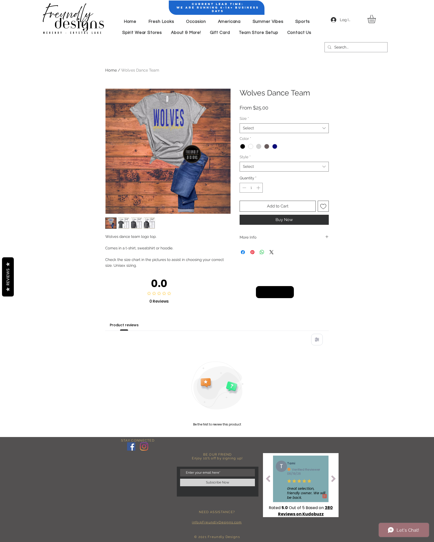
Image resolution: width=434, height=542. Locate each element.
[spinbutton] (251, 187)
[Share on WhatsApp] (262, 252)
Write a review (275, 291)
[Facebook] (131, 446)
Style (245, 157)
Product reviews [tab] (124, 325)
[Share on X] (271, 252)
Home (111, 70)
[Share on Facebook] (243, 252)
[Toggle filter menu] (317, 339)
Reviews (8, 277)
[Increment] (258, 187)
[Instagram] (144, 446)
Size (244, 118)
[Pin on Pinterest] (252, 252)
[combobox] (284, 128)
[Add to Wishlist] (323, 206)
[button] (376, 19)
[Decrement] (243, 187)
